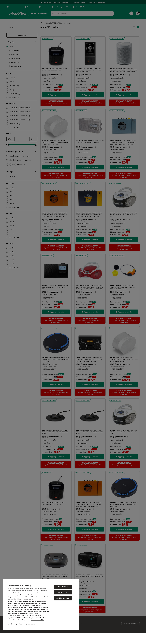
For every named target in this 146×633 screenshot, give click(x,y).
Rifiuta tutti (62, 592)
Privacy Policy (22, 624)
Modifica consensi (62, 598)
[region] (41, 604)
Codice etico (31, 624)
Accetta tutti (63, 587)
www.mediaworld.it (37, 620)
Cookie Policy (12, 624)
